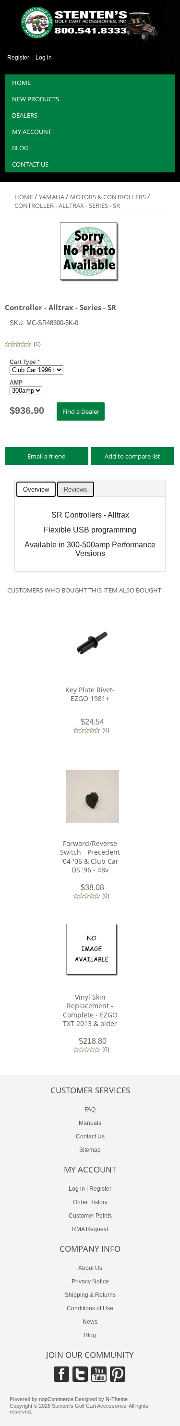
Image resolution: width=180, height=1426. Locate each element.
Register (18, 57)
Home (21, 82)
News (90, 1321)
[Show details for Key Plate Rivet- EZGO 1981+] (92, 667)
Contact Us (90, 1136)
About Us (90, 1268)
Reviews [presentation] (75, 489)
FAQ (90, 1109)
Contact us (30, 164)
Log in (44, 57)
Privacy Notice (90, 1281)
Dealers (24, 115)
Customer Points (90, 1215)
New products (35, 99)
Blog (20, 148)
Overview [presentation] (36, 489)
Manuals (90, 1123)
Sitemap (90, 1150)
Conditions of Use (90, 1308)
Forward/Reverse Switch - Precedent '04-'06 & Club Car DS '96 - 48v (90, 856)
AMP (16, 382)
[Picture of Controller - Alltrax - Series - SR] (90, 280)
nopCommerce (56, 1399)
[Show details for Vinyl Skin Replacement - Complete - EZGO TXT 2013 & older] (92, 974)
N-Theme (117, 1399)
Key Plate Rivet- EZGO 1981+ (90, 694)
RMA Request (90, 1229)
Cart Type (23, 362)
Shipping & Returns (90, 1295)
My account (31, 131)
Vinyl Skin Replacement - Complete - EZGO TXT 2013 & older (90, 1010)
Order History (90, 1202)
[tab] (36, 489)
